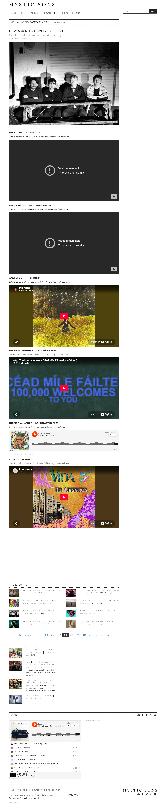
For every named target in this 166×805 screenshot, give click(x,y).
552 (90, 635)
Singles (63, 22)
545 (46, 635)
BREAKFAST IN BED (26, 454)
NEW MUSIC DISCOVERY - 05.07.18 (38, 590)
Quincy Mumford (14, 454)
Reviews (34, 13)
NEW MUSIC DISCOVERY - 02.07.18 (38, 611)
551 (84, 635)
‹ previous (28, 635)
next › (102, 635)
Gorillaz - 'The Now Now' (93, 611)
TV (57, 13)
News (23, 13)
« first (19, 635)
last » (108, 635)
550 (78, 635)
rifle (18, 802)
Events (65, 13)
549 (71, 635)
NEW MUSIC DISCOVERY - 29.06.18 (38, 621)
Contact (76, 13)
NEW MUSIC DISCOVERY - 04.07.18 (95, 590)
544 (40, 635)
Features (47, 13)
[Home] (31, 4)
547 (59, 635)
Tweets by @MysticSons (93, 720)
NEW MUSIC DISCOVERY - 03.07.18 (95, 600)
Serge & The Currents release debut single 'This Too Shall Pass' (40, 664)
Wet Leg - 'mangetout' (41, 696)
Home (13, 13)
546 (52, 635)
